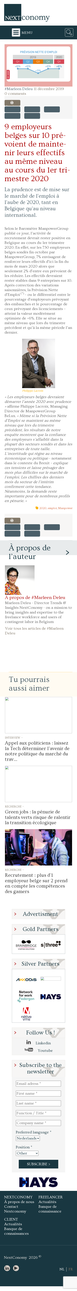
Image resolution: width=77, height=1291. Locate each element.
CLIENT (11, 1219)
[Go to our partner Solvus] (50, 979)
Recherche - (14, 806)
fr (71, 1269)
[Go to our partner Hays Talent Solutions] (50, 996)
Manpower (65, 508)
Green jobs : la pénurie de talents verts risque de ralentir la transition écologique (37, 817)
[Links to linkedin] (8, 1268)
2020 (42, 508)
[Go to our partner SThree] (50, 945)
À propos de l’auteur (30, 552)
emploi (52, 508)
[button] (38, 65)
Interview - (14, 737)
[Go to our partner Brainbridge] (26, 945)
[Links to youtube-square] (17, 1268)
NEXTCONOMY (18, 1197)
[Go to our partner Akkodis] (26, 979)
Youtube (45, 1050)
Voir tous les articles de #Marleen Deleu (34, 630)
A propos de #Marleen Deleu (35, 597)
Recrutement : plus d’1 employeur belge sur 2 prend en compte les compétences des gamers (36, 883)
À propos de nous (19, 1202)
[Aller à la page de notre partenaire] (38, 1182)
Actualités (47, 1202)
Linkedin (43, 1043)
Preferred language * (33, 1132)
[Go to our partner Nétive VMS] (26, 1013)
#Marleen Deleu (19, 89)
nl (61, 1269)
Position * (24, 1147)
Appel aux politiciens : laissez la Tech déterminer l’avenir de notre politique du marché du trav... (37, 751)
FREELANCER (50, 1197)
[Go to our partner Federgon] (26, 996)
